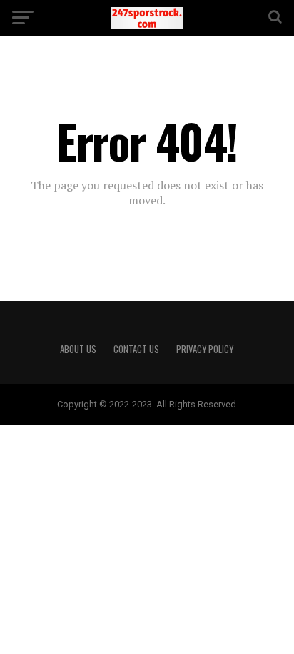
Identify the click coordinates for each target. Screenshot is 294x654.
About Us (78, 349)
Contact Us (136, 349)
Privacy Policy (204, 349)
